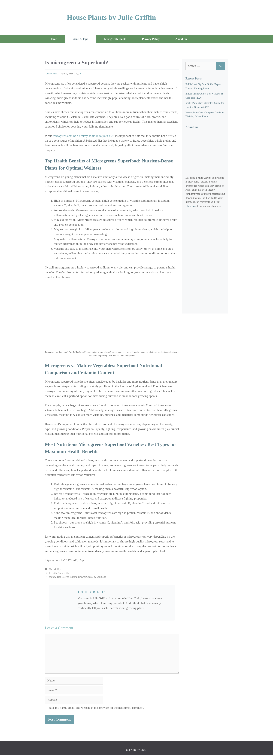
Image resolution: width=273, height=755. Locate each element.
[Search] (220, 66)
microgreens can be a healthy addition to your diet (83, 135)
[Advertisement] (209, 261)
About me (181, 38)
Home (53, 38)
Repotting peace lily (59, 573)
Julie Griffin (52, 74)
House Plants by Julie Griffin (111, 17)
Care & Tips (80, 38)
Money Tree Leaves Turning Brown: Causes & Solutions (77, 576)
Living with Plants (115, 38)
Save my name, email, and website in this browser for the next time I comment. (96, 707)
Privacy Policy (151, 38)
